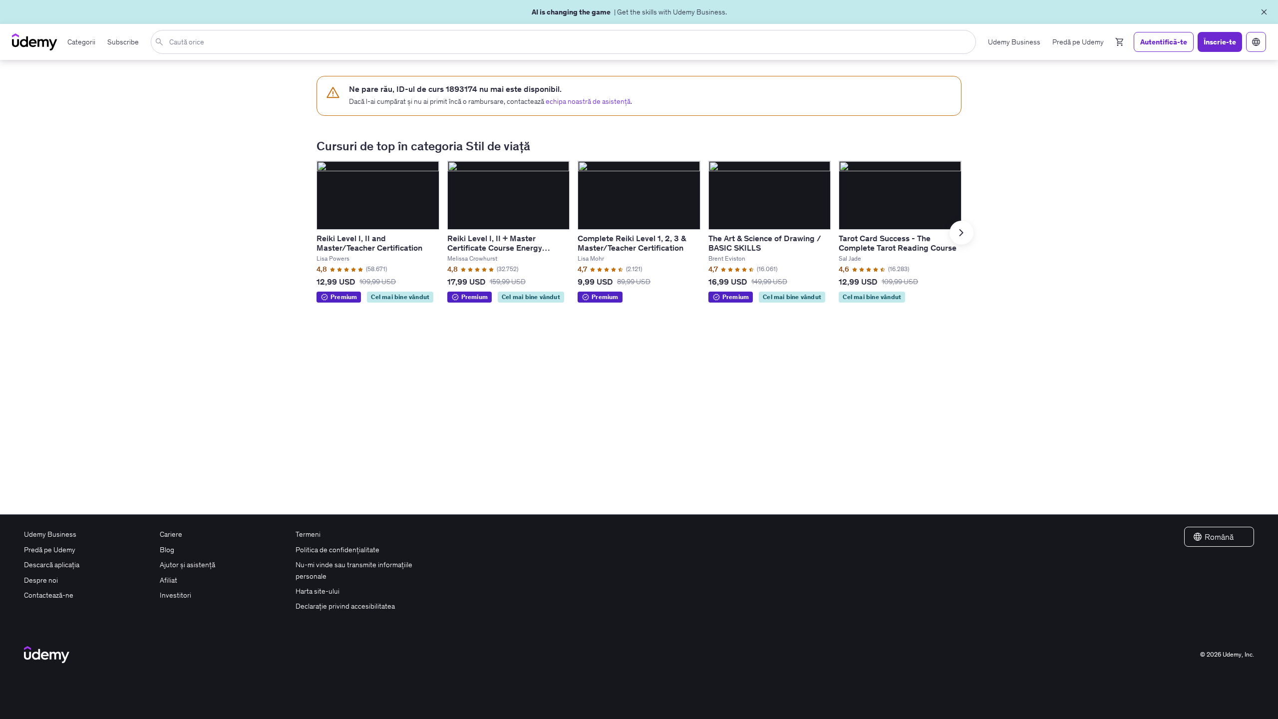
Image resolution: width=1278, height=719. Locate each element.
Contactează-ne (48, 595)
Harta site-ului (317, 591)
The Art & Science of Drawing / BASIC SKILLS (764, 243)
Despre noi (41, 580)
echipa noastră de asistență (588, 101)
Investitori (175, 595)
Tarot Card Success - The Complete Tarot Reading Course (898, 243)
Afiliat (168, 580)
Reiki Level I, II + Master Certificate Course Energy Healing (494, 247)
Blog (167, 549)
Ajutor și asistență (187, 564)
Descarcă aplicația (51, 564)
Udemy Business (50, 534)
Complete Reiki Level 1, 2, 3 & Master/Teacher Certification (632, 243)
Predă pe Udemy (49, 549)
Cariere (171, 534)
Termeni (308, 534)
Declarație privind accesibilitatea (345, 606)
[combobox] (565, 41)
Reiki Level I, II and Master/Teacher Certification (369, 243)
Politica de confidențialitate (337, 549)
